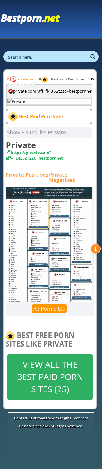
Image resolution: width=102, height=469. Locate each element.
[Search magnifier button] (93, 57)
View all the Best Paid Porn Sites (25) (50, 377)
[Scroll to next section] (96, 249)
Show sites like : (37, 132)
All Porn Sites (49, 308)
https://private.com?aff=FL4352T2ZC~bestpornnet (34, 155)
